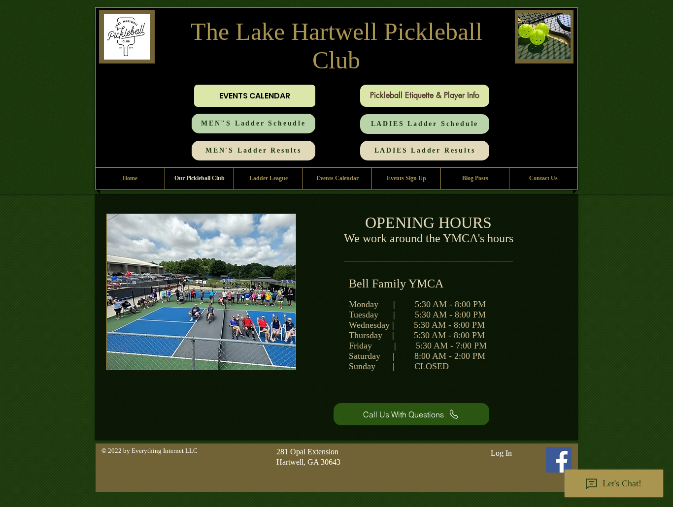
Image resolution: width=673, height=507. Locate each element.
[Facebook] (559, 460)
